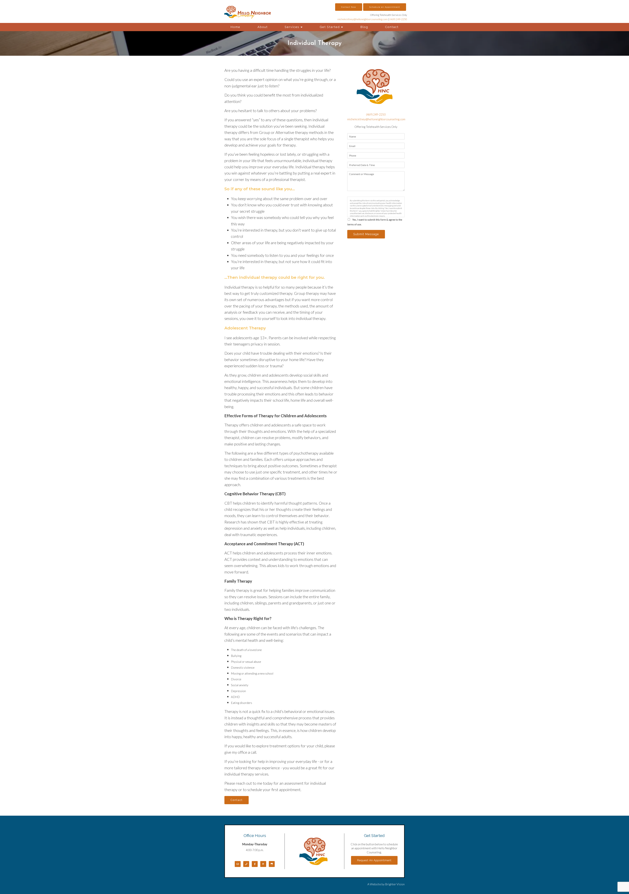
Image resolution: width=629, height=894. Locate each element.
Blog (364, 27)
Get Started (330, 27)
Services (292, 27)
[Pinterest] (263, 864)
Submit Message (366, 234)
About (262, 27)
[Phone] (246, 864)
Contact (392, 27)
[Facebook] (255, 864)
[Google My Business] (272, 864)
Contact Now (348, 7)
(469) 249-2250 (398, 19)
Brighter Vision (395, 884)
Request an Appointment (374, 860)
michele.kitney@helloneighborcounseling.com (362, 19)
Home (235, 27)
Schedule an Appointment (384, 7)
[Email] (238, 864)
